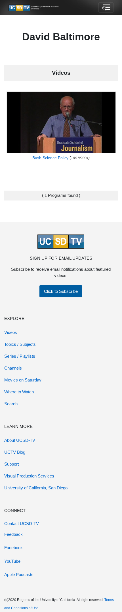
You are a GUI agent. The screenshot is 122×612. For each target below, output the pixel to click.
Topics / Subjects (20, 344)
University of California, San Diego (36, 487)
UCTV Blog (14, 452)
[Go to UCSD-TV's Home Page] (34, 7)
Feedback (13, 534)
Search (11, 403)
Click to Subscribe (61, 291)
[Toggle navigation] (105, 7)
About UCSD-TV (19, 440)
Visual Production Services (29, 476)
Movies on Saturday (22, 380)
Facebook (13, 547)
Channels (13, 368)
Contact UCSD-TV (21, 523)
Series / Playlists (19, 356)
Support (11, 464)
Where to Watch (19, 391)
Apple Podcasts (18, 574)
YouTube (12, 561)
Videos (10, 332)
